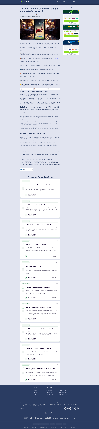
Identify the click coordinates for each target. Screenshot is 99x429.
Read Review (71, 22)
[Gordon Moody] (48, 418)
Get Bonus (71, 20)
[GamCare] (39, 418)
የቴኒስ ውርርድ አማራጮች (44, 64)
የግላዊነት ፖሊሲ (53, 427)
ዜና (78, 1)
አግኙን (63, 396)
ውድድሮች (35, 396)
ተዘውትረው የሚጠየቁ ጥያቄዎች (49, 397)
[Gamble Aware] (61, 418)
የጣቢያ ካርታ (63, 397)
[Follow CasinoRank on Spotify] (75, 408)
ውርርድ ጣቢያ (58, 1)
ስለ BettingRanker (63, 390)
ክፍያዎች (35, 392)
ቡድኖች (35, 397)
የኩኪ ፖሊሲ (34, 427)
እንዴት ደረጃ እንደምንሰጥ (63, 394)
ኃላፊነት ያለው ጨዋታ (43, 427)
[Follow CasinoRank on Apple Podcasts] (78, 408)
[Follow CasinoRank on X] (70, 408)
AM (21, 408)
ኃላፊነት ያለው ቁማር (49, 394)
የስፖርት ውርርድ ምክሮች (49, 392)
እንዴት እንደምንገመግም (63, 392)
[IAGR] (26, 418)
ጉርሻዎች (35, 390)
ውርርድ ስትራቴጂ (49, 390)
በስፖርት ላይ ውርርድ (66, 1)
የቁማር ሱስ (26, 427)
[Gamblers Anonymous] (31, 418)
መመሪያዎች (73, 1)
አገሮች (36, 394)
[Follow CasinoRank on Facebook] (65, 408)
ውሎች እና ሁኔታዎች (63, 427)
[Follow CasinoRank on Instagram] (68, 408)
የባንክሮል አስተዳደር (49, 396)
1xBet (39, 41)
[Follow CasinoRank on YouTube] (73, 408)
